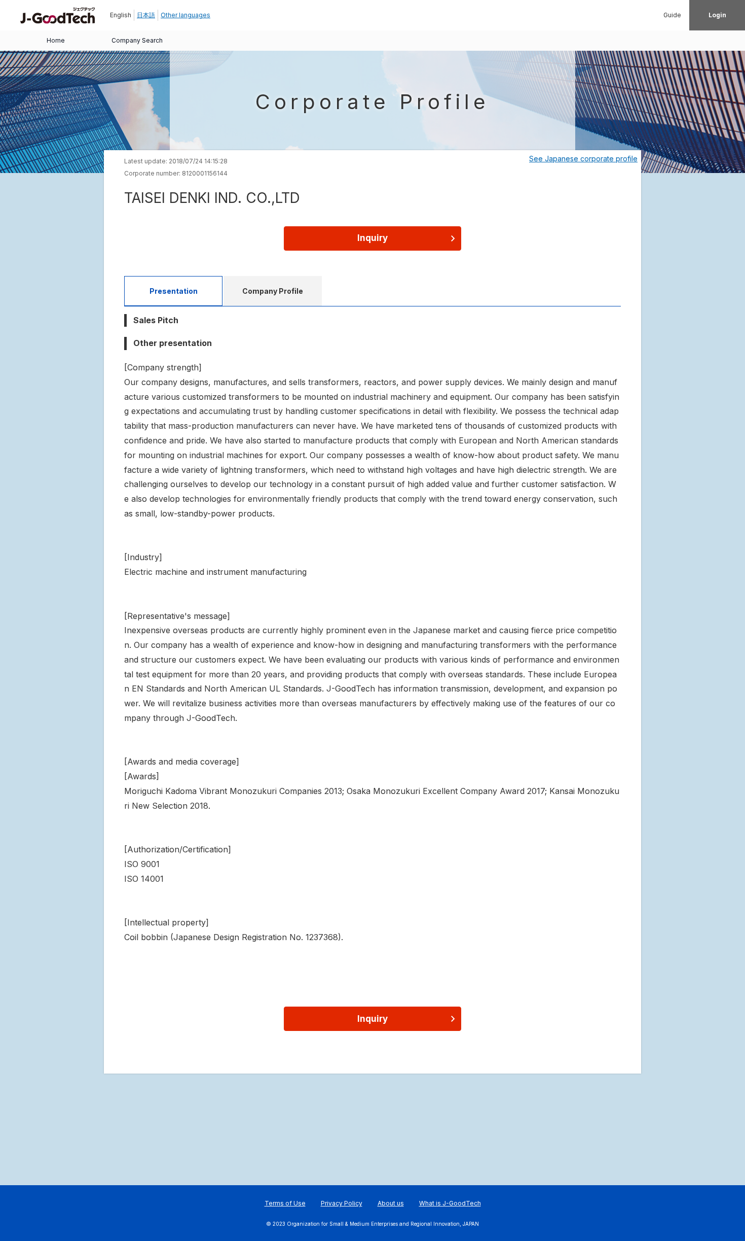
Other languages (185, 15)
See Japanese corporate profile (583, 158)
